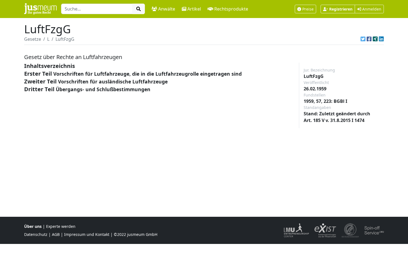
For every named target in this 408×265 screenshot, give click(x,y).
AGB (56, 234)
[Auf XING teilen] (375, 39)
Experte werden (60, 226)
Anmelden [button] (371, 9)
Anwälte (166, 9)
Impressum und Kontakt (86, 234)
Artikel (194, 9)
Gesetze (32, 39)
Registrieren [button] (340, 9)
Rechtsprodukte (231, 9)
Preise (308, 9)
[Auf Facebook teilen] (369, 39)
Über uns (33, 226)
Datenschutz (35, 234)
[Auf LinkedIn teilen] (381, 39)
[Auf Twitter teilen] (363, 39)
